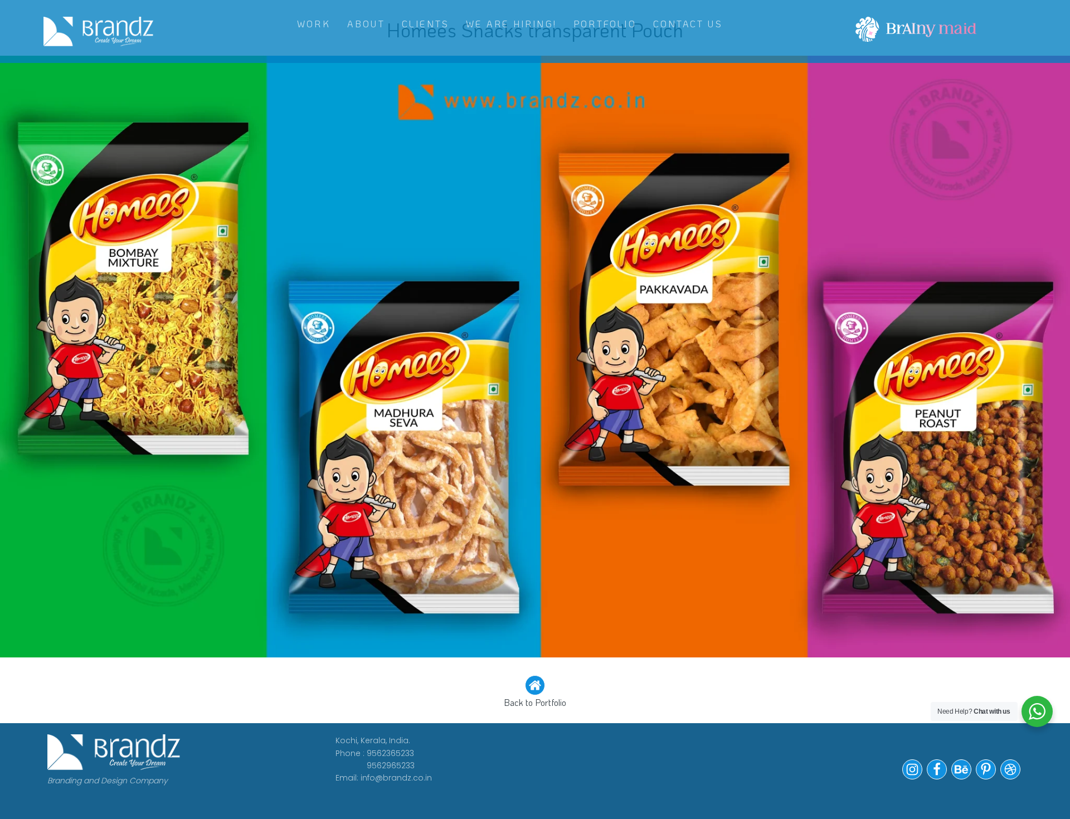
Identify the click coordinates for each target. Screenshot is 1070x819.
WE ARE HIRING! (511, 24)
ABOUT (366, 24)
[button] (535, 692)
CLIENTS (425, 24)
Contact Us (688, 24)
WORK (313, 24)
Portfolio (604, 24)
